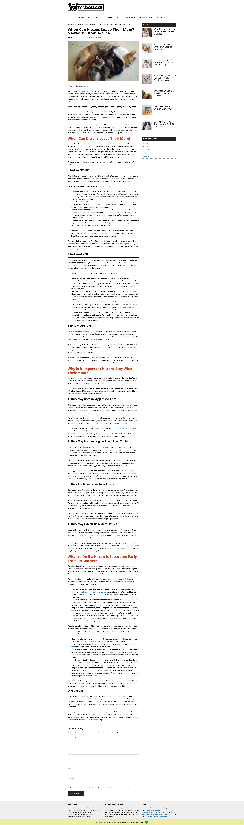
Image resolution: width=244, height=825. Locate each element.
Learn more (128, 24)
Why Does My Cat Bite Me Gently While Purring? (164, 93)
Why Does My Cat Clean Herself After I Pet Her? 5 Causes (165, 31)
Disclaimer (145, 153)
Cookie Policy (146, 150)
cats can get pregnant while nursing (103, 117)
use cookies (101, 822)
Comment (72, 738)
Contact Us (145, 157)
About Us (145, 143)
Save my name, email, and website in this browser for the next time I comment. (99, 788)
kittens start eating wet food (128, 307)
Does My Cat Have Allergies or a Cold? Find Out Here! (165, 124)
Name (70, 759)
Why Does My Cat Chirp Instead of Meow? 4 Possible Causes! (165, 77)
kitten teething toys (122, 243)
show (86, 86)
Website (71, 778)
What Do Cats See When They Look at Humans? (163, 47)
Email (70, 768)
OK (147, 822)
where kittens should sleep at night (91, 592)
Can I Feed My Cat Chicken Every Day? (163, 107)
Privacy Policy (146, 146)
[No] (242, 822)
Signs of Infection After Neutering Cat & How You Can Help (165, 62)
